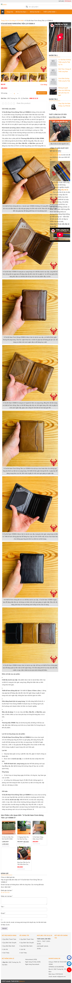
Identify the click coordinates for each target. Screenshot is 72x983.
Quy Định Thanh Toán (9, 939)
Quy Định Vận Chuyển (9, 942)
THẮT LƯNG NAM (49, 12)
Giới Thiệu (6, 952)
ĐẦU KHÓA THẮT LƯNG (15, 16)
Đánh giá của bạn (7, 890)
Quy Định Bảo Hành (9, 946)
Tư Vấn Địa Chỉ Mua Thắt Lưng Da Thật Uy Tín (64, 62)
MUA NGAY (42, 93)
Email (3, 913)
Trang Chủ (10, 12)
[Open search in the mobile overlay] (48, 7)
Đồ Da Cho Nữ (35, 12)
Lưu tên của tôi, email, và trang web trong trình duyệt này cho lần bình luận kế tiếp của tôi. (23, 923)
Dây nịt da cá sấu (55, 155)
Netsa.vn (22, 981)
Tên (2, 906)
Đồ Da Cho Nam (21, 12)
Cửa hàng (12, 20)
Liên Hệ (5, 949)
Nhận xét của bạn (7, 896)
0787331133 (68, 1)
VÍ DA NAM (20, 20)
